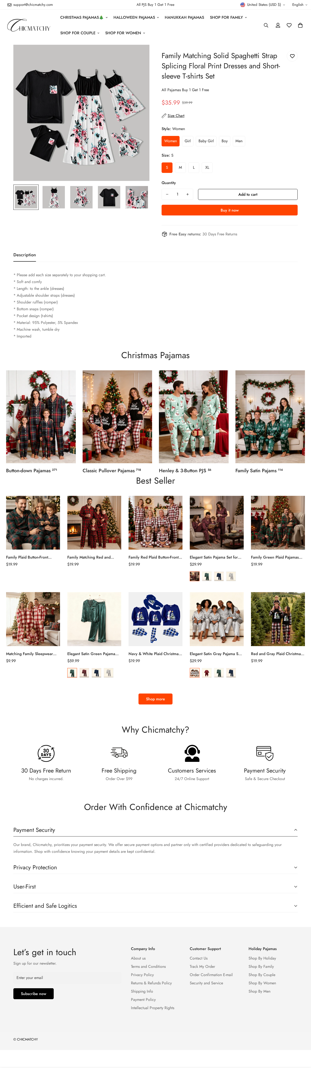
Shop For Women (123, 33)
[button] (300, 25)
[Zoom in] (139, 55)
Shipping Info (142, 991)
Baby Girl (206, 141)
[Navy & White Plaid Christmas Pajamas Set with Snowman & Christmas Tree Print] (155, 619)
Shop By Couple (262, 975)
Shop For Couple (77, 33)
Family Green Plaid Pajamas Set (275, 557)
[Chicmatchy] (28, 25)
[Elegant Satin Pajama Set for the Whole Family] (217, 523)
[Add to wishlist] (292, 56)
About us (138, 958)
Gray (231, 576)
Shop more (155, 699)
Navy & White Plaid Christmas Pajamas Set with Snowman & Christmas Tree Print (154, 654)
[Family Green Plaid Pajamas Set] (278, 523)
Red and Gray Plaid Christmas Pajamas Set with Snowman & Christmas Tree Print (276, 654)
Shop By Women (262, 983)
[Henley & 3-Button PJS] (194, 416)
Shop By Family (261, 966)
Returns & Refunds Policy (151, 983)
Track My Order (202, 966)
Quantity (169, 183)
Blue (219, 576)
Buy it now (230, 210)
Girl (188, 141)
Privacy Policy (142, 975)
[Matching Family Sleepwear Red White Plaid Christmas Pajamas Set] (33, 619)
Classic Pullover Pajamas (112, 470)
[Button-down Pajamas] (41, 416)
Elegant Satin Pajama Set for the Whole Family (214, 557)
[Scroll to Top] (301, 1041)
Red (194, 576)
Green (207, 576)
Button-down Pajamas (31, 470)
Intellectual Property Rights (152, 1008)
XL (207, 167)
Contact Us (198, 958)
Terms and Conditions (148, 966)
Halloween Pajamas (134, 17)
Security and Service (206, 983)
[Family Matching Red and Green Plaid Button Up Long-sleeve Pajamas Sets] (94, 523)
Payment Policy (143, 999)
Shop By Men (259, 991)
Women (170, 141)
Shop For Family (226, 17)
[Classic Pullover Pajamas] (117, 416)
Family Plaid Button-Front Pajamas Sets (27, 557)
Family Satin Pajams (259, 470)
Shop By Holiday (262, 958)
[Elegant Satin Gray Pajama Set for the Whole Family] (217, 619)
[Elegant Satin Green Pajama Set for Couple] (94, 619)
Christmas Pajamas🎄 (82, 17)
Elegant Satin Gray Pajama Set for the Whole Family (216, 654)
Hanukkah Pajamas (184, 17)
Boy (225, 141)
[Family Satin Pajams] (270, 416)
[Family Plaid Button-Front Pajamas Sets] (33, 523)
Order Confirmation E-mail (211, 975)
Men (238, 141)
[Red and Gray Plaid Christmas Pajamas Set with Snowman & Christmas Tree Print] (278, 619)
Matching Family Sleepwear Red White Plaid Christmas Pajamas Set (29, 654)
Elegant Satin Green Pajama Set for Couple (91, 654)
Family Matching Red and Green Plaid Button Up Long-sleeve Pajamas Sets (92, 557)
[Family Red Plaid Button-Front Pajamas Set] (155, 523)
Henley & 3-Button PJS (185, 470)
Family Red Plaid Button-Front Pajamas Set (154, 557)
